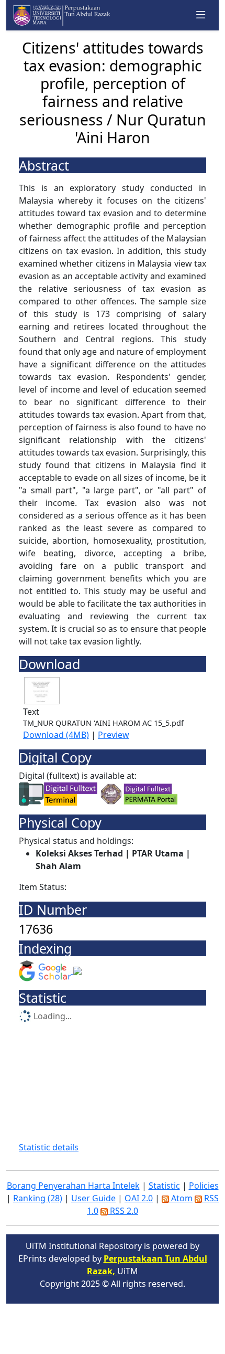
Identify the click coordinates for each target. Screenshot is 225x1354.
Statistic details (48, 1147)
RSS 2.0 (123, 1211)
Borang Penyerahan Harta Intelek (73, 1185)
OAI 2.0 (139, 1198)
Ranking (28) (37, 1198)
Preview (113, 735)
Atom (181, 1198)
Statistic (164, 1185)
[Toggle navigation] (200, 15)
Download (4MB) (56, 735)
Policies (204, 1185)
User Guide (93, 1198)
